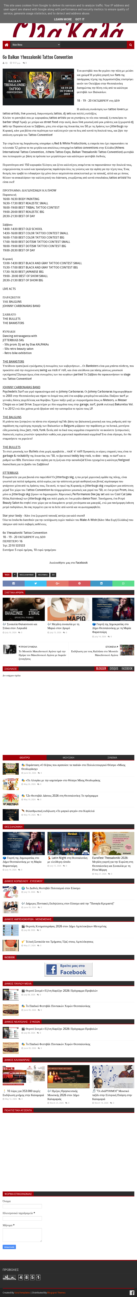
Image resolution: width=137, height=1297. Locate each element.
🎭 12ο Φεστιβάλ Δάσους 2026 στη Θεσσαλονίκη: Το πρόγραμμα (59, 795)
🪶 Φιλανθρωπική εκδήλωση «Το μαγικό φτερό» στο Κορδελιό (58, 811)
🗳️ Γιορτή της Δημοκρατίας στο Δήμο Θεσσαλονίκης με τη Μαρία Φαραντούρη (111, 628)
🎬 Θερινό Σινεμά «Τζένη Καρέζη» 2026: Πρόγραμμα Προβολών (59, 990)
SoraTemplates (22, 1292)
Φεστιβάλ (43, 575)
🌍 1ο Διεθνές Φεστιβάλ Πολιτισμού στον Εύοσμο (50, 888)
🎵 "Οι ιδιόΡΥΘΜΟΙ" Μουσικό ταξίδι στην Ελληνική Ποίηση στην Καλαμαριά (112, 1095)
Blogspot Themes (56, 1292)
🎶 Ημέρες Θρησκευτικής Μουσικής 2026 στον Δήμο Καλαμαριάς (63, 1095)
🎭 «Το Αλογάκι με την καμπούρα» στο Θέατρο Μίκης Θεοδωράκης (60, 780)
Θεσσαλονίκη (27, 575)
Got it (80, 19)
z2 (53, 575)
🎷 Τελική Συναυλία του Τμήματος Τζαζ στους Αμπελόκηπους (57, 941)
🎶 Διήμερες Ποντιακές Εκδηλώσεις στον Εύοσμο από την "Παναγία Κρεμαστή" (67, 903)
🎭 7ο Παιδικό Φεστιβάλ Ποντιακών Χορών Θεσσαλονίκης (55, 1006)
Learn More (63, 19)
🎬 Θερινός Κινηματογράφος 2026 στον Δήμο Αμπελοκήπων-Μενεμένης (63, 926)
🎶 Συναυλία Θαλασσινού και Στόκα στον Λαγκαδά (20, 626)
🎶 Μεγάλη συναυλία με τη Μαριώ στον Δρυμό (63, 626)
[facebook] (131, 1293)
